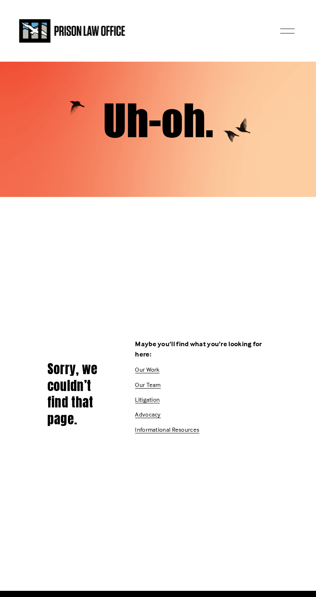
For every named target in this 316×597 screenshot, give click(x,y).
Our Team (147, 385)
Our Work (147, 369)
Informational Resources (167, 429)
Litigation (147, 399)
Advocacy (147, 414)
